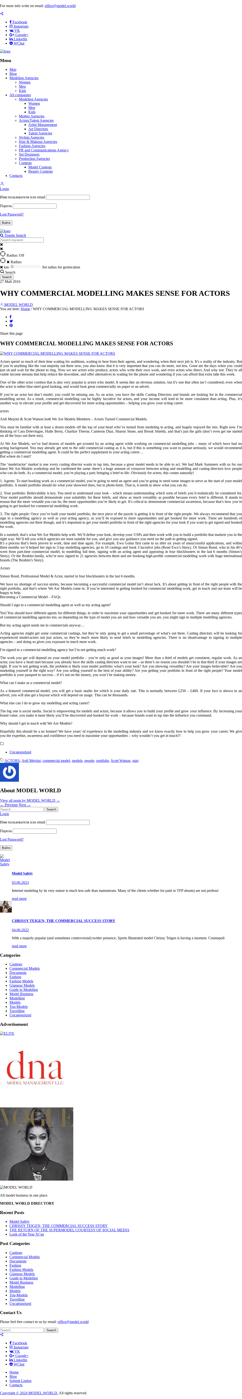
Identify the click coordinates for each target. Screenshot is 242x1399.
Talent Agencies (40, 133)
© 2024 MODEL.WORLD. (36, 1393)
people (89, 761)
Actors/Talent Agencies (36, 120)
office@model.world (60, 6)
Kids (22, 91)
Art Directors (38, 129)
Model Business (21, 994)
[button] (2, 185)
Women (24, 82)
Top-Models (18, 1007)
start (135, 761)
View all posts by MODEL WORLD (30, 800)
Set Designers (29, 154)
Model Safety (19, 1221)
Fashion (15, 977)
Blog (13, 74)
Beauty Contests (40, 171)
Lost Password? (12, 214)
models (77, 761)
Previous (9, 805)
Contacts (15, 176)
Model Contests (40, 167)
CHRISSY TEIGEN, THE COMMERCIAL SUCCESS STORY (58, 1226)
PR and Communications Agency (44, 150)
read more (19, 899)
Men (22, 86)
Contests (25, 163)
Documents (17, 973)
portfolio (102, 761)
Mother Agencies (31, 116)
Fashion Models (21, 981)
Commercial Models (24, 968)
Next (25, 805)
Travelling (17, 1011)
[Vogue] (36, 1179)
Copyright (7, 1393)
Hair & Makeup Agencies (38, 142)
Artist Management (42, 125)
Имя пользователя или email (22, 197)
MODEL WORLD (18, 305)
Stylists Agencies (31, 137)
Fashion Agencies (32, 146)
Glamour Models (22, 985)
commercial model (56, 761)
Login (4, 189)
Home (25, 309)
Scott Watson (120, 761)
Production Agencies (34, 159)
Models (15, 1002)
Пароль (6, 206)
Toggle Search (15, 235)
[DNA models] (35, 1105)
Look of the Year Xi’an (26, 1234)
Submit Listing (20, 1381)
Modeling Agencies (24, 78)
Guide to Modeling (23, 990)
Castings (15, 964)
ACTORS (12, 761)
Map (12, 69)
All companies (20, 95)
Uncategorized (20, 752)
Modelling (17, 998)
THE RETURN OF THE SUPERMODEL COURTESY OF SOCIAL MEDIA (69, 1230)
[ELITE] (7, 1034)
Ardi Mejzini (31, 761)
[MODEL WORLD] (5, 51)
